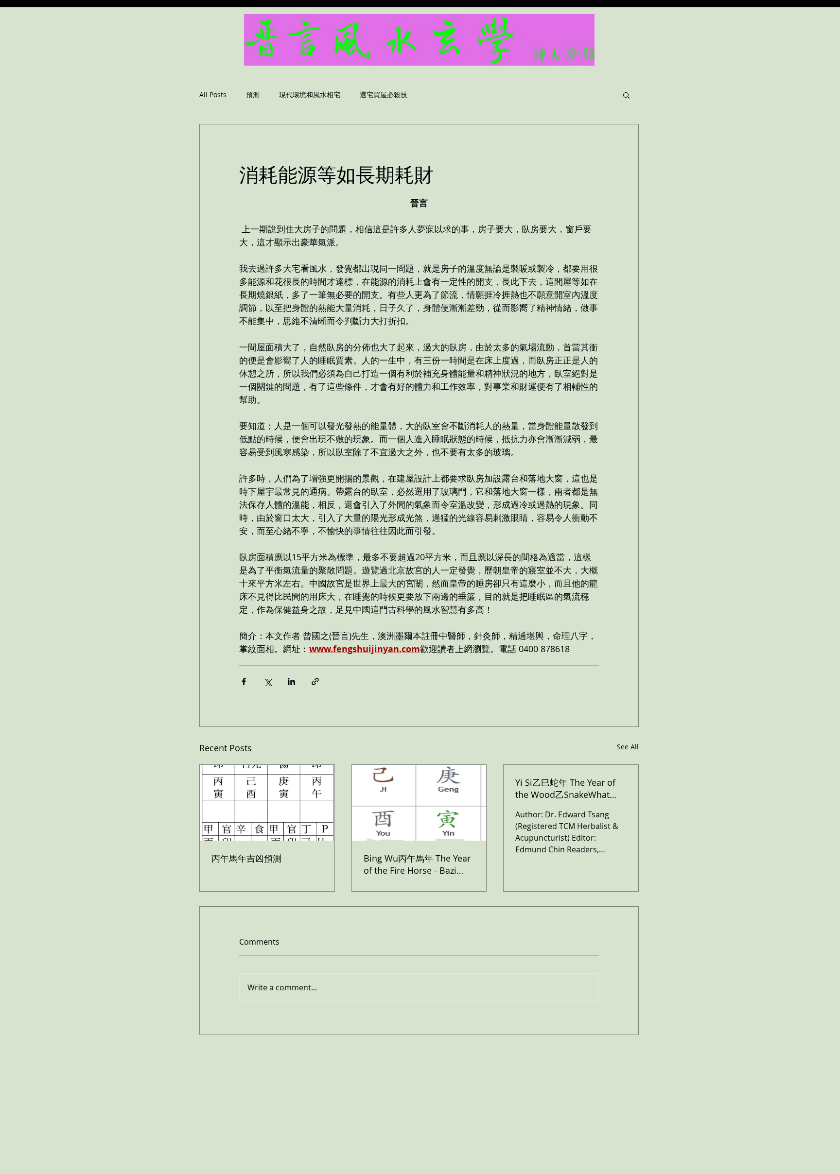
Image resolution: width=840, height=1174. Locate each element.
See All (628, 746)
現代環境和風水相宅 (309, 95)
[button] (626, 95)
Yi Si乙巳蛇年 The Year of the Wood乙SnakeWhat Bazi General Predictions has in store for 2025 (565, 789)
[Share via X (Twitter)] (267, 681)
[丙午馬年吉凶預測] (267, 803)
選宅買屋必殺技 (383, 95)
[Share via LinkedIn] (291, 681)
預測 (253, 95)
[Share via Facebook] (243, 681)
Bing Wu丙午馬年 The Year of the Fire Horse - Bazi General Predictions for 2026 (417, 864)
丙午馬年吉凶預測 (246, 858)
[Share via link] (315, 681)
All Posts (213, 95)
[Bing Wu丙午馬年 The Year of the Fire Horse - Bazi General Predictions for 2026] (419, 803)
